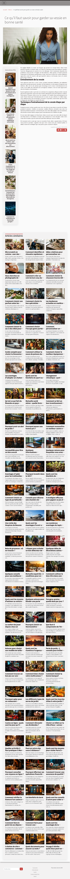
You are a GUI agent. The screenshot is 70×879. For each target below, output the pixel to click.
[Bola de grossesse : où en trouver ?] (14, 540)
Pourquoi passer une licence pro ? (34, 427)
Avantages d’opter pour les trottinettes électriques (13, 476)
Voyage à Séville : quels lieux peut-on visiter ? (54, 848)
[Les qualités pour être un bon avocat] (14, 442)
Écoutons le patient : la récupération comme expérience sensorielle (10, 118)
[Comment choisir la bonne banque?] (55, 666)
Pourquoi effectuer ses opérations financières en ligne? (35, 774)
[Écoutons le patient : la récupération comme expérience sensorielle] (10, 105)
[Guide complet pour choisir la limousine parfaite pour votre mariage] (14, 344)
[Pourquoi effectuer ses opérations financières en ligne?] (35, 764)
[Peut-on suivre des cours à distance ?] (35, 740)
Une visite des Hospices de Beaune (13, 524)
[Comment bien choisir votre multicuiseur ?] (35, 666)
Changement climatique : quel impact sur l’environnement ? (53, 378)
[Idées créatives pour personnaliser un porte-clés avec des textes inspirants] (55, 244)
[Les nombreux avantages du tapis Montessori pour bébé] (55, 515)
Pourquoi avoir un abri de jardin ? (14, 427)
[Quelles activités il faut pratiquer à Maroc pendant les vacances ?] (14, 740)
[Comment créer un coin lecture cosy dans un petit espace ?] (35, 268)
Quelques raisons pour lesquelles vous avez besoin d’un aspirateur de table (55, 453)
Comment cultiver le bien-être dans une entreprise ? (54, 576)
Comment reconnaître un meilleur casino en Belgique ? (55, 428)
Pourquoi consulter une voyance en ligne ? (14, 773)
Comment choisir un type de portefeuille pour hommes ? (13, 499)
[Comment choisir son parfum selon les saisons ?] (14, 293)
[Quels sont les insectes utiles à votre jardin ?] (55, 691)
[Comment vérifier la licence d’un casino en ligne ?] (14, 789)
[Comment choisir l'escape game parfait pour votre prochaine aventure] (35, 319)
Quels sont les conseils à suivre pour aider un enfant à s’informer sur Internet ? (55, 800)
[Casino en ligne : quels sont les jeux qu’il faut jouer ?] (14, 715)
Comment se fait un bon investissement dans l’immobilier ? (54, 403)
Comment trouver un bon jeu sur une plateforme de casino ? (14, 676)
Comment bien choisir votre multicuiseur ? (35, 675)
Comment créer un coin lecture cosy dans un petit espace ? (35, 277)
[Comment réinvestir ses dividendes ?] (35, 715)
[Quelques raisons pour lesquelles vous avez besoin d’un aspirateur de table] (55, 442)
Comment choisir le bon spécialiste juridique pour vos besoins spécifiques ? (34, 304)
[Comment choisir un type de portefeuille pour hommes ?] (14, 490)
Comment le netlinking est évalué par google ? (10, 219)
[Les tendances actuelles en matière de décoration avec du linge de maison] (55, 293)
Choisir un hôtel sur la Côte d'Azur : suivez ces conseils (55, 725)
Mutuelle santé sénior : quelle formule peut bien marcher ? (35, 403)
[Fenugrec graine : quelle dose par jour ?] (55, 591)
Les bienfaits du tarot (34, 797)
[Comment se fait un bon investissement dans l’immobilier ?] (55, 393)
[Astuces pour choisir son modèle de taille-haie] (14, 640)
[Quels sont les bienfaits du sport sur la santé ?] (35, 368)
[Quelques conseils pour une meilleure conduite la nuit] (14, 566)
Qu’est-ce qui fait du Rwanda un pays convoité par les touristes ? (13, 404)
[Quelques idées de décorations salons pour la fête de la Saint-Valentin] (55, 540)
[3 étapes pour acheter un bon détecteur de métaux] (35, 540)
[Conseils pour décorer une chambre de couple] (35, 490)
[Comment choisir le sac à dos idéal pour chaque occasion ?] (14, 319)
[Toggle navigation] (4, 3)
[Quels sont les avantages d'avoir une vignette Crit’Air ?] (35, 515)
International (35, 870)
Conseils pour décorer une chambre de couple (35, 499)
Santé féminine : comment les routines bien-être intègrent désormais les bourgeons (10, 195)
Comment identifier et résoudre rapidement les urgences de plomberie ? (35, 255)
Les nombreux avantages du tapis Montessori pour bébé (55, 525)
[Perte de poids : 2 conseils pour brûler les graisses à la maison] (55, 640)
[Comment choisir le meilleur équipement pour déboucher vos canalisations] (55, 344)
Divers (10, 9)
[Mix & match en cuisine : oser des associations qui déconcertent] (10, 131)
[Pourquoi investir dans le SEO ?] (35, 466)
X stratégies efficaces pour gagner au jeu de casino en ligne (55, 499)
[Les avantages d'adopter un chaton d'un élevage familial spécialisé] (14, 368)
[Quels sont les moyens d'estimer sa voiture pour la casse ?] (14, 591)
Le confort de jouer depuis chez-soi (13, 625)
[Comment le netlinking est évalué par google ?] (10, 208)
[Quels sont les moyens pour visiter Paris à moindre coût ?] (55, 740)
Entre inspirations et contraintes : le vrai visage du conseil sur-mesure (10, 168)
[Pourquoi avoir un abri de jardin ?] (14, 418)
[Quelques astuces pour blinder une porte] (35, 591)
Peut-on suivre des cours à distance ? (33, 749)
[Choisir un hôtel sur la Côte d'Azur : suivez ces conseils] (55, 715)
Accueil (5, 9)
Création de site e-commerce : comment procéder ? (14, 848)
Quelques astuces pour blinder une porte (35, 600)
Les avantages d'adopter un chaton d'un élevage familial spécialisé (13, 378)
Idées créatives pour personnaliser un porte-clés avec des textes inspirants (54, 255)
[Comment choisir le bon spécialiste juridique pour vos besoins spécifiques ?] (35, 293)
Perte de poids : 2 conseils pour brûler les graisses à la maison (54, 651)
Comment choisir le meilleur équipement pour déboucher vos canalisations (55, 355)
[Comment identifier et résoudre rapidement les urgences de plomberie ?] (35, 244)
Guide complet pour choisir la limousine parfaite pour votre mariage (13, 355)
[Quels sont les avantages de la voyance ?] (55, 815)
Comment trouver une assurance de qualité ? (55, 773)
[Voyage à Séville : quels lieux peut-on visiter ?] (55, 839)
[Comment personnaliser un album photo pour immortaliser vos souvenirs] (55, 319)
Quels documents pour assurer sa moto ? (35, 847)
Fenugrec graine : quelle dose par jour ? (55, 600)
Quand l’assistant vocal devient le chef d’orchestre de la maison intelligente (10, 92)
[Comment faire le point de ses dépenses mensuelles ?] (14, 815)
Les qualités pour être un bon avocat (14, 451)
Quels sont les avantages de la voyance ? (52, 825)
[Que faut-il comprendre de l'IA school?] (55, 617)
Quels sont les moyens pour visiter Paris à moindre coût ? (55, 750)
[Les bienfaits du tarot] (35, 789)
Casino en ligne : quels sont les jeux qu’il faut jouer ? (14, 725)
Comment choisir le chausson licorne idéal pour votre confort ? (55, 277)
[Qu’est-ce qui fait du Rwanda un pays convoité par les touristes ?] (14, 393)
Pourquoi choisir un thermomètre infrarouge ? (34, 626)
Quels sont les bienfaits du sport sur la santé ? (34, 377)
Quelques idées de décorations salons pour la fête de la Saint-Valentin (53, 551)
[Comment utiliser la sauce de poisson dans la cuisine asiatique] (35, 344)
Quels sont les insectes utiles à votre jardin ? (55, 700)
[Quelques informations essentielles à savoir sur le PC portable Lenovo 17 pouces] (35, 442)
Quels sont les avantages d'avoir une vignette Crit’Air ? (35, 525)
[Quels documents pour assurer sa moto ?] (35, 839)
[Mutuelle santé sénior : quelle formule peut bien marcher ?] (35, 393)
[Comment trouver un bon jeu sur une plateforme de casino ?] (14, 666)
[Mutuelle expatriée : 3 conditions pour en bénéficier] (35, 566)
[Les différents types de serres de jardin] (35, 691)
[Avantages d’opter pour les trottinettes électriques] (14, 466)
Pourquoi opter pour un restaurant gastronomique (13, 701)
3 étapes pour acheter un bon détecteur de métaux (34, 550)
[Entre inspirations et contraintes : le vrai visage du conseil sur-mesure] (10, 156)
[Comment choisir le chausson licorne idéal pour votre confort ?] (55, 268)
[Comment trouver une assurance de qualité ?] (55, 764)
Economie (35, 868)
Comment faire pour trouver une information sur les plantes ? (34, 826)
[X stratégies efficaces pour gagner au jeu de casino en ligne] (55, 490)
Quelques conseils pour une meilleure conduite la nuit (13, 576)
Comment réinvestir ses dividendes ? (34, 724)
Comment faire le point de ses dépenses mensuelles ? (14, 825)
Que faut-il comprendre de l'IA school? (54, 626)
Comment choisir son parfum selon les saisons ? (14, 303)
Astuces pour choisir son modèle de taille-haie (13, 650)
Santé (35, 872)
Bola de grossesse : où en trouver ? (14, 549)
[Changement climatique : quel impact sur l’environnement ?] (55, 368)
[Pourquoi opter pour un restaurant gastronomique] (14, 691)
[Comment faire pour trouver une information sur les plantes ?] (35, 815)
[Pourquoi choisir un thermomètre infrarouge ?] (35, 617)
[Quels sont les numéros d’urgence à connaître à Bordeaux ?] (35, 640)
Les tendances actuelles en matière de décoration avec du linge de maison (55, 304)
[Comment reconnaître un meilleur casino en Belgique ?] (55, 418)
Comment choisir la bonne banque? (54, 675)
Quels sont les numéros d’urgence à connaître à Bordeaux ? (34, 651)
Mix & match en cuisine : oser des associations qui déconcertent (10, 143)
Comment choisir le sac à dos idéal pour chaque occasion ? (13, 328)
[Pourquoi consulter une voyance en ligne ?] (14, 764)
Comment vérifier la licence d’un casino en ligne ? (14, 799)
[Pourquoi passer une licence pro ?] (35, 418)
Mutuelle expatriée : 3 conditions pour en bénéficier (34, 576)
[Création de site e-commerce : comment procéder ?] (14, 839)
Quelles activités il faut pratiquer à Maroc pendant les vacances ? (14, 751)
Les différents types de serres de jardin (35, 700)
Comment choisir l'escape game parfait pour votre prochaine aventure (34, 329)
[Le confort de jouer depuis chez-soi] (14, 617)
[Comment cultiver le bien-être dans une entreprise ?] (55, 566)
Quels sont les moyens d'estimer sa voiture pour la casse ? (14, 601)
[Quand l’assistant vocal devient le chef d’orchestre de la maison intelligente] (10, 79)
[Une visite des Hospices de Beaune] (14, 515)
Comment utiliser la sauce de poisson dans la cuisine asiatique (35, 354)
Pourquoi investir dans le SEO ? (35, 475)
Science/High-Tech (35, 874)
